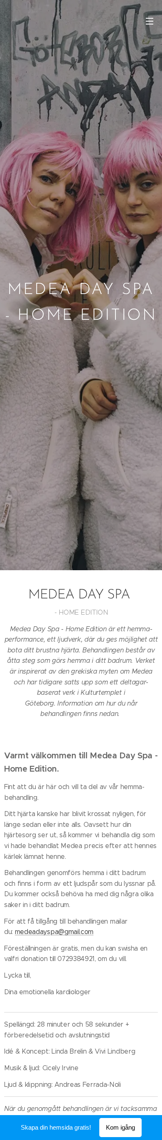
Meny (149, 20)
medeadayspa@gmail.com (54, 932)
